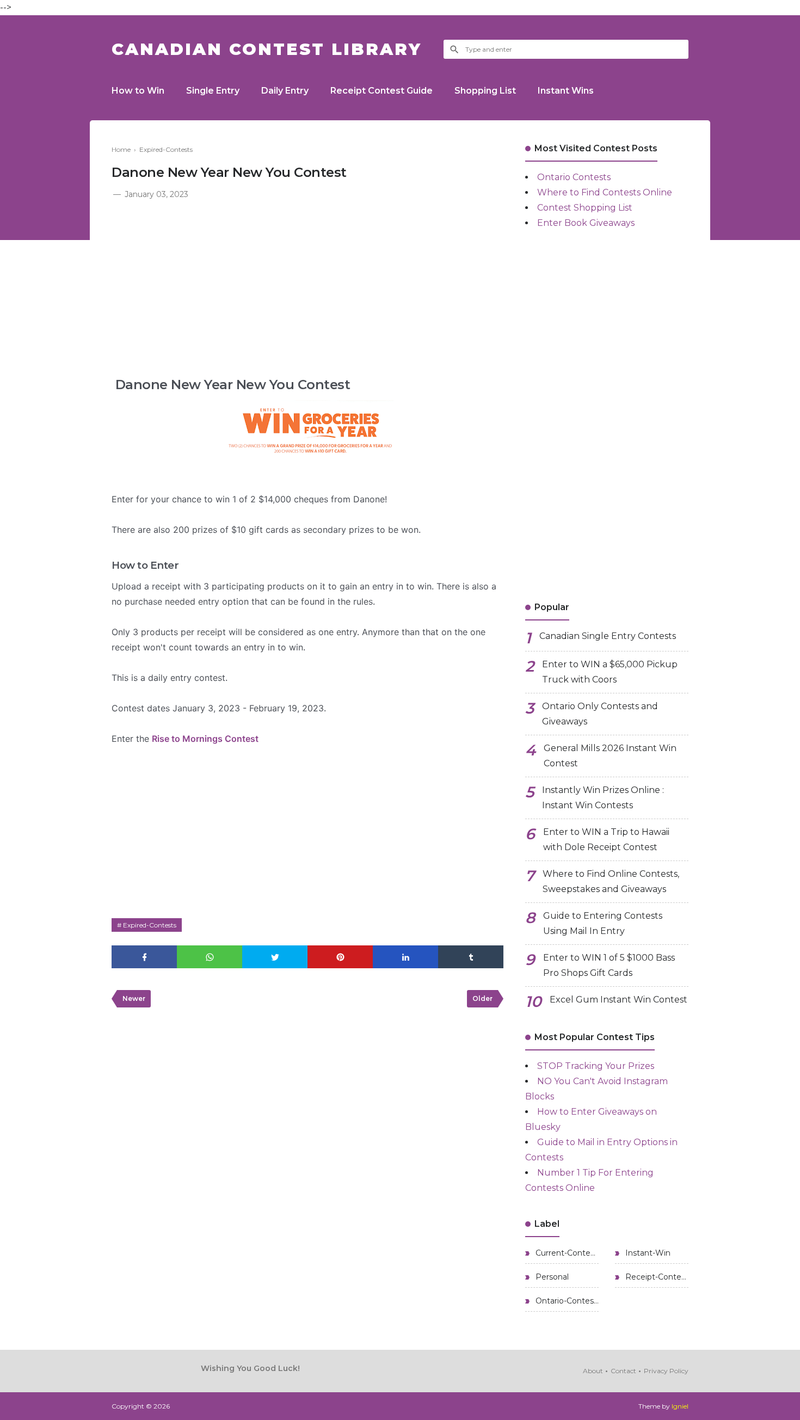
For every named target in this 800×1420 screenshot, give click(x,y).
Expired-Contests (149, 925)
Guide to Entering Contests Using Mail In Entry (602, 923)
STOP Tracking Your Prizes (595, 1066)
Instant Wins (566, 90)
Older (482, 998)
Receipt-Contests (655, 1277)
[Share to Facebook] (144, 956)
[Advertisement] (307, 283)
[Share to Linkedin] (405, 956)
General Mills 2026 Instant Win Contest (610, 756)
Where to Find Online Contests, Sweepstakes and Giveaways (611, 881)
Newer (133, 998)
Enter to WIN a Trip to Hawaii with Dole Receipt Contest (606, 839)
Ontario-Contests (566, 1301)
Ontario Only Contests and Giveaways (600, 714)
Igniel (680, 1406)
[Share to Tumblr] (470, 956)
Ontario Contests (574, 177)
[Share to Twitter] (274, 956)
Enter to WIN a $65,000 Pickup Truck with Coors (610, 672)
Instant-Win (646, 1253)
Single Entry (212, 90)
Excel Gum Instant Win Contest (618, 999)
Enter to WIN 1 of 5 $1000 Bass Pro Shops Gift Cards (609, 965)
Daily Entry (285, 90)
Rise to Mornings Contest (205, 738)
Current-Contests (566, 1253)
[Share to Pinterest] (340, 956)
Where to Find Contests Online (604, 192)
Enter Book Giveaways (586, 223)
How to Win (138, 90)
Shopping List (485, 90)
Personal (551, 1277)
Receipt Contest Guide (381, 90)
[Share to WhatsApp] (209, 956)
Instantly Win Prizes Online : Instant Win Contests (603, 797)
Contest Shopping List (584, 207)
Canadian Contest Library (267, 49)
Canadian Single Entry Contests (607, 636)
